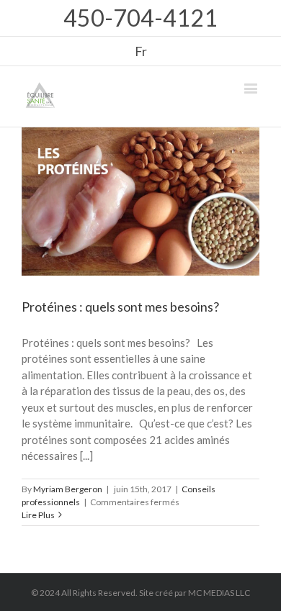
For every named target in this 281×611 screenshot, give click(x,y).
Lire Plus (38, 515)
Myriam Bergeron (67, 489)
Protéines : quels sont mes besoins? (120, 306)
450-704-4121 (140, 18)
